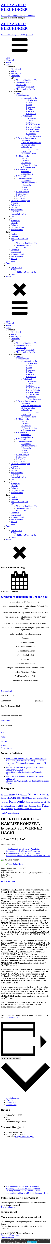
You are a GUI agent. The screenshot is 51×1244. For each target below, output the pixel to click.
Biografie (14, 223)
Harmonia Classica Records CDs (23, 83)
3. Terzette (30, 122)
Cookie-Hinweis (7, 1237)
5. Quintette (30, 109)
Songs (39, 806)
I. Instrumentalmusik (29, 98)
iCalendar (9, 1100)
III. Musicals (26, 163)
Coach (8, 263)
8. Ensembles (31, 114)
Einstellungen (32, 1242)
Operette (40, 802)
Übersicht (19, 93)
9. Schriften (20, 196)
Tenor (46, 805)
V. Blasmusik (26, 151)
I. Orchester (25, 140)
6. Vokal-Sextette (32, 129)
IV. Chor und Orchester (30, 149)
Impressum (5, 1235)
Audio (8, 64)
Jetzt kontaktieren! (8, 1207)
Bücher (14, 274)
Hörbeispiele (16, 73)
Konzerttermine (17, 209)
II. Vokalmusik (26, 116)
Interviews (32, 798)
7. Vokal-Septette (32, 131)
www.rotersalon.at (11, 1017)
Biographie (15, 76)
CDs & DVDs (16, 268)
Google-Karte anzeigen (24, 1137)
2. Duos (29, 102)
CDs (12, 241)
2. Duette (29, 120)
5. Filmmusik (21, 176)
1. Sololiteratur (31, 100)
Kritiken (14, 207)
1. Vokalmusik (31, 118)
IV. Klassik (25, 189)
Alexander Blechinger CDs (26, 80)
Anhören (14, 225)
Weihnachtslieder (21, 808)
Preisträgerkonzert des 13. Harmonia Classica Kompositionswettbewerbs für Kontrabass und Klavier (28, 854)
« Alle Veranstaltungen (10, 813)
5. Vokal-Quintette (33, 127)
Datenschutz (14, 1235)
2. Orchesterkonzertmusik (26, 138)
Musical (34, 802)
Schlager (26, 806)
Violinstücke (8, 809)
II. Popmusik (26, 185)
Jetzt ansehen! (6, 691)
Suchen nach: (6, 701)
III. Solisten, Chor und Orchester (28, 146)
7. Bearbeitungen (22, 192)
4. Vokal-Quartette (33, 125)
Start (8, 58)
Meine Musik (16, 69)
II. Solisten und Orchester (31, 143)
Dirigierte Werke (17, 227)
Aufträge (14, 203)
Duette (42, 794)
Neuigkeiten (15, 221)
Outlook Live (11, 1105)
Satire (20, 805)
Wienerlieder (35, 808)
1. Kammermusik (22, 96)
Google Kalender (12, 1098)
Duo (48, 795)
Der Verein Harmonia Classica (18, 213)
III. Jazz (24, 187)
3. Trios (29, 105)
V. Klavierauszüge (28, 167)
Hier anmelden (7, 711)
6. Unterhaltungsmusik (25, 178)
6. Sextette (30, 111)
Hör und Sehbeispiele (19, 238)
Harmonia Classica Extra (25, 87)
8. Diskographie (22, 194)
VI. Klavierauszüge (28, 154)
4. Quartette (30, 107)
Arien (11, 794)
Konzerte (29, 802)
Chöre (17, 794)
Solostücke (33, 806)
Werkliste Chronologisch (20, 201)
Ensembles (6, 798)
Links (13, 216)
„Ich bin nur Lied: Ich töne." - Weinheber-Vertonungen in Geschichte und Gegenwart (23, 850)
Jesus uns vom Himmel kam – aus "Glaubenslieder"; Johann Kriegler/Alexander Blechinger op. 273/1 (26, 759)
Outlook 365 (11, 1102)
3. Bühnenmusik (22, 156)
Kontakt (9, 276)
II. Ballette (25, 160)
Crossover (24, 795)
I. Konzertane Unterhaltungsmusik (29, 181)
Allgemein (4, 795)
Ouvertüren (5, 806)
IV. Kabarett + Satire (29, 165)
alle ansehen (6, 720)
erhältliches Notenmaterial (26, 272)
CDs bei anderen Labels (25, 89)
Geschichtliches (27, 174)
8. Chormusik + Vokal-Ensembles (33, 135)
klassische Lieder (43, 798)
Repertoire (15, 250)
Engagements (16, 252)
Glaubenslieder (19, 797)
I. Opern (24, 158)
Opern (46, 801)
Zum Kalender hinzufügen (11, 1059)
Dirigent (32, 794)
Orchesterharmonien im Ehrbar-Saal (24, 596)
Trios (2, 809)
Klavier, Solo (5, 802)
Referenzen (15, 205)
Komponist (17, 801)
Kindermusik (26, 172)
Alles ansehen (6, 748)
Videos (8, 62)
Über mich (10, 60)
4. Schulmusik (21, 169)
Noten (13, 270)
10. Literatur (21, 198)
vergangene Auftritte (19, 254)
